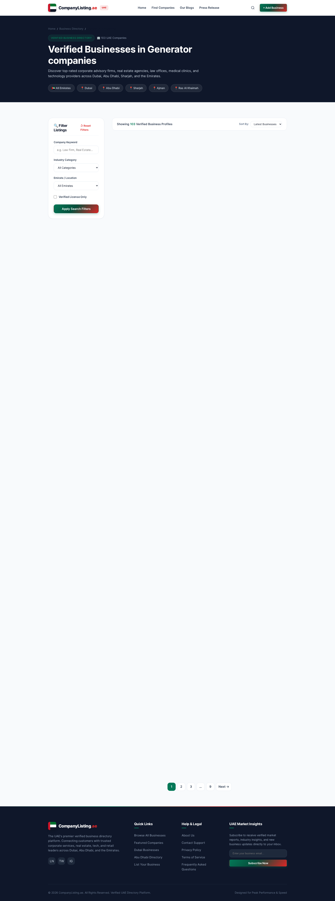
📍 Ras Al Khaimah (186, 88)
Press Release (209, 8)
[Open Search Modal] (253, 8)
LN (52, 861)
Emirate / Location (65, 177)
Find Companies (163, 8)
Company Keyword (65, 142)
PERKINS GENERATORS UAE (231, 298)
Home (142, 8)
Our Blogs (187, 8)
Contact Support (193, 843)
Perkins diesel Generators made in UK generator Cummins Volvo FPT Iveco (239, 728)
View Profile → (179, 231)
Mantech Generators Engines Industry (150, 726)
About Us (188, 835)
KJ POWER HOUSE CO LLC (139, 195)
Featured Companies (148, 843)
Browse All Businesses (150, 835)
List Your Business (147, 864)
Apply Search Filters (76, 209)
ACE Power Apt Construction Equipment (242, 195)
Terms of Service (193, 857)
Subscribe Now (258, 863)
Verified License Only (73, 196)
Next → (223, 786)
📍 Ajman (159, 88)
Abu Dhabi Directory (148, 857)
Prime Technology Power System (145, 515)
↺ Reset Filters (85, 128)
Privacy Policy (191, 850)
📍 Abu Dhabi (110, 88)
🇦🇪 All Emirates (61, 88)
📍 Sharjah (136, 88)
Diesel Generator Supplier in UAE (235, 618)
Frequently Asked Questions (194, 867)
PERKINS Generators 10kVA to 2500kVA (241, 515)
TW (61, 861)
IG (71, 861)
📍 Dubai (86, 88)
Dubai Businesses (146, 850)
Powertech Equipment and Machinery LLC (153, 618)
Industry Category (65, 159)
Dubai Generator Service (138, 407)
